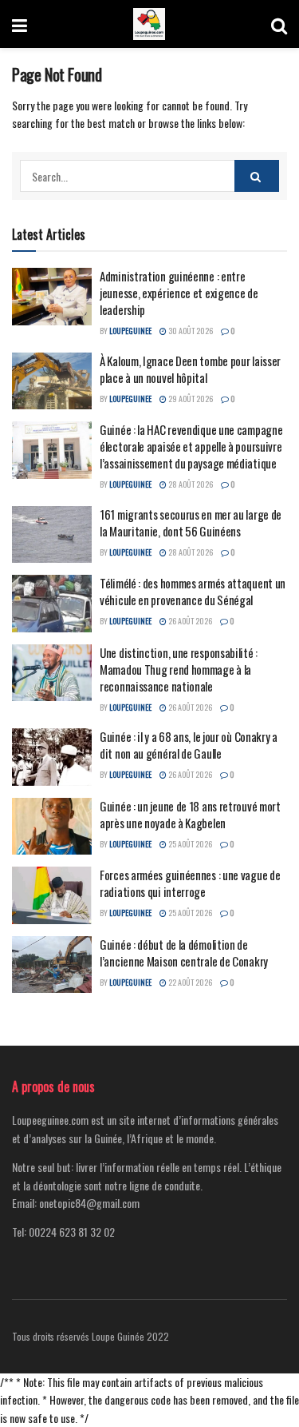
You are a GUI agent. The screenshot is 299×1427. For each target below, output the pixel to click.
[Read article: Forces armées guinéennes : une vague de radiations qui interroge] (52, 895)
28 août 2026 (190, 484)
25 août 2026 (189, 844)
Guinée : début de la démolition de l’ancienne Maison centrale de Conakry (184, 952)
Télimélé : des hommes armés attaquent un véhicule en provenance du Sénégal (192, 591)
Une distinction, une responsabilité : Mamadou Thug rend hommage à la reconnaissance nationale (179, 669)
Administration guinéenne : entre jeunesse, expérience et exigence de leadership (179, 292)
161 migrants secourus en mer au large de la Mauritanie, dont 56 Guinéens (190, 522)
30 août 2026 (190, 331)
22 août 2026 (189, 982)
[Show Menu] (19, 24)
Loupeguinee (130, 331)
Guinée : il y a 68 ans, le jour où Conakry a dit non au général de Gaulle (188, 744)
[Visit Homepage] (149, 24)
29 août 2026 (190, 399)
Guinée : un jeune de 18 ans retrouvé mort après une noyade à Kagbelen (190, 814)
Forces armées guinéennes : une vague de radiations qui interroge (190, 883)
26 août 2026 (189, 621)
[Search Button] (279, 24)
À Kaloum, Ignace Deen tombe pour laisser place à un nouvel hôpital (190, 369)
